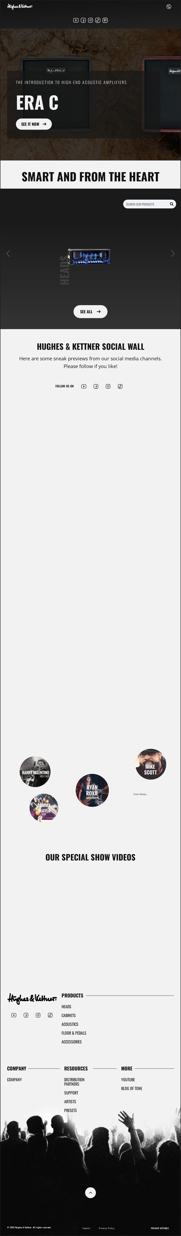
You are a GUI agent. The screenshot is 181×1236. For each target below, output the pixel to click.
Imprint (86, 1228)
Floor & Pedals (74, 1033)
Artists (70, 1101)
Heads (66, 1006)
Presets (70, 1110)
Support (71, 1093)
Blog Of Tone (131, 1088)
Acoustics (70, 1024)
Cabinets (69, 1015)
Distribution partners (74, 1082)
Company (14, 1079)
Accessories (72, 1042)
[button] (8, 253)
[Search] (171, 204)
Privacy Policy (106, 1228)
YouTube (128, 1079)
